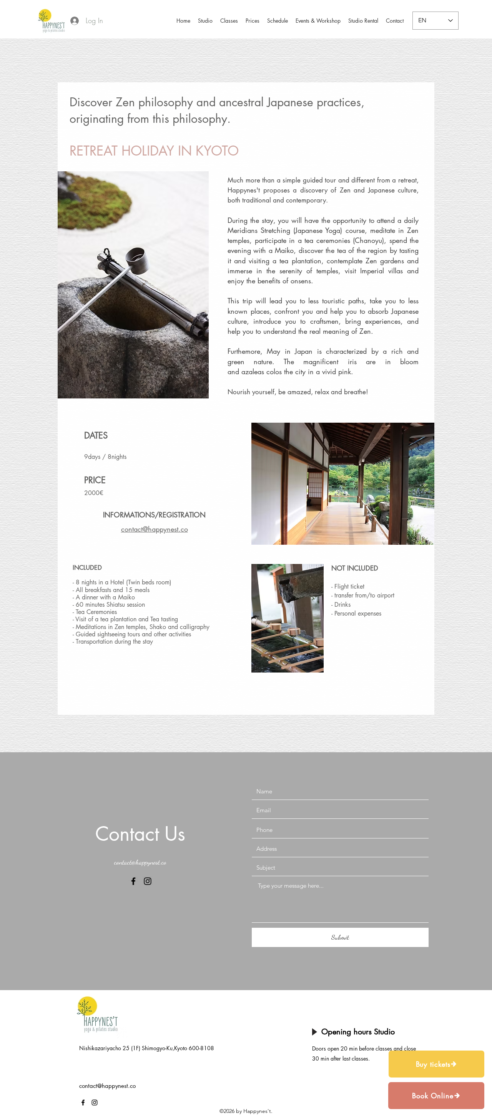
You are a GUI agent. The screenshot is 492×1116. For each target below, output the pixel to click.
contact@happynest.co (140, 862)
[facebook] (133, 881)
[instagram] (148, 881)
